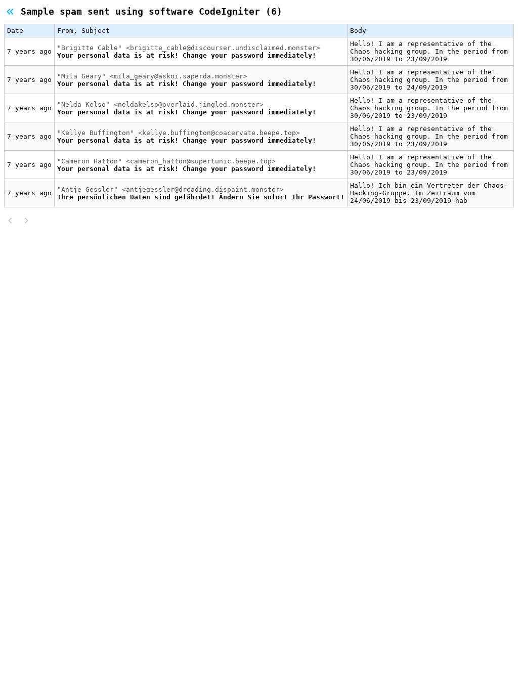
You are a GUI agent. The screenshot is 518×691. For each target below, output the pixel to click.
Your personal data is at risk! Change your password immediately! (186, 55)
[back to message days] (12, 11)
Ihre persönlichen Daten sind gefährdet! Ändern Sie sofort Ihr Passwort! (200, 197)
